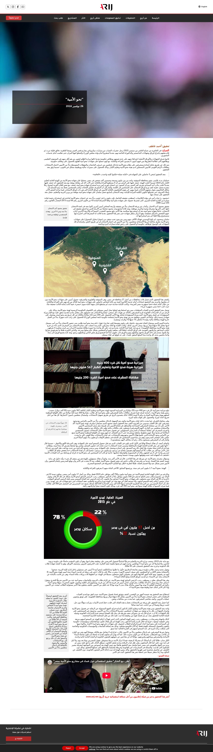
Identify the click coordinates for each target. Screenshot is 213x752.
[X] (8, 7)
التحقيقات (130, 18)
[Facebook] (18, 7)
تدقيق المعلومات (113, 18)
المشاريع (72, 18)
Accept (82, 748)
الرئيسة (155, 18)
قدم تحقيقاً (14, 18)
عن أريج (143, 18)
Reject (68, 748)
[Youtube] (23, 7)
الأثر (83, 18)
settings (92, 749)
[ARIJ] (201, 734)
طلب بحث (58, 18)
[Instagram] (13, 7)
